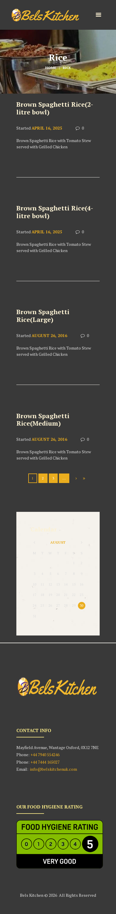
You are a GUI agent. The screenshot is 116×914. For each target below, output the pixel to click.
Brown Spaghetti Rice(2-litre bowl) (54, 108)
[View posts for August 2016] (34, 542)
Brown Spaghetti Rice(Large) (42, 316)
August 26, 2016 (49, 335)
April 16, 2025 (47, 128)
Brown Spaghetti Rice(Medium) (42, 420)
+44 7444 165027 (45, 762)
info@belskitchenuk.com (53, 769)
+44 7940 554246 (44, 754)
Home (50, 67)
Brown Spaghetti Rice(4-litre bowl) (54, 212)
